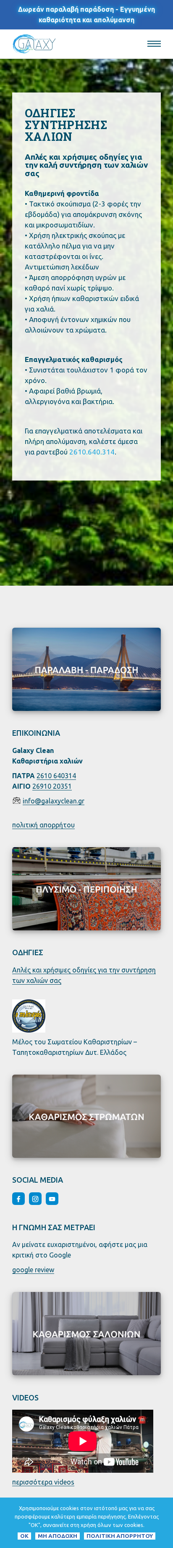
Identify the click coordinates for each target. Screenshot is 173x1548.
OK (24, 1536)
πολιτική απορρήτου (43, 825)
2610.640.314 (92, 452)
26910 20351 (52, 786)
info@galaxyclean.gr (53, 801)
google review (33, 1269)
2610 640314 (56, 775)
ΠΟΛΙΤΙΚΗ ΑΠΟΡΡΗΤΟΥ (119, 1536)
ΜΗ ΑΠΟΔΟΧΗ (57, 1536)
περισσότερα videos (43, 1482)
